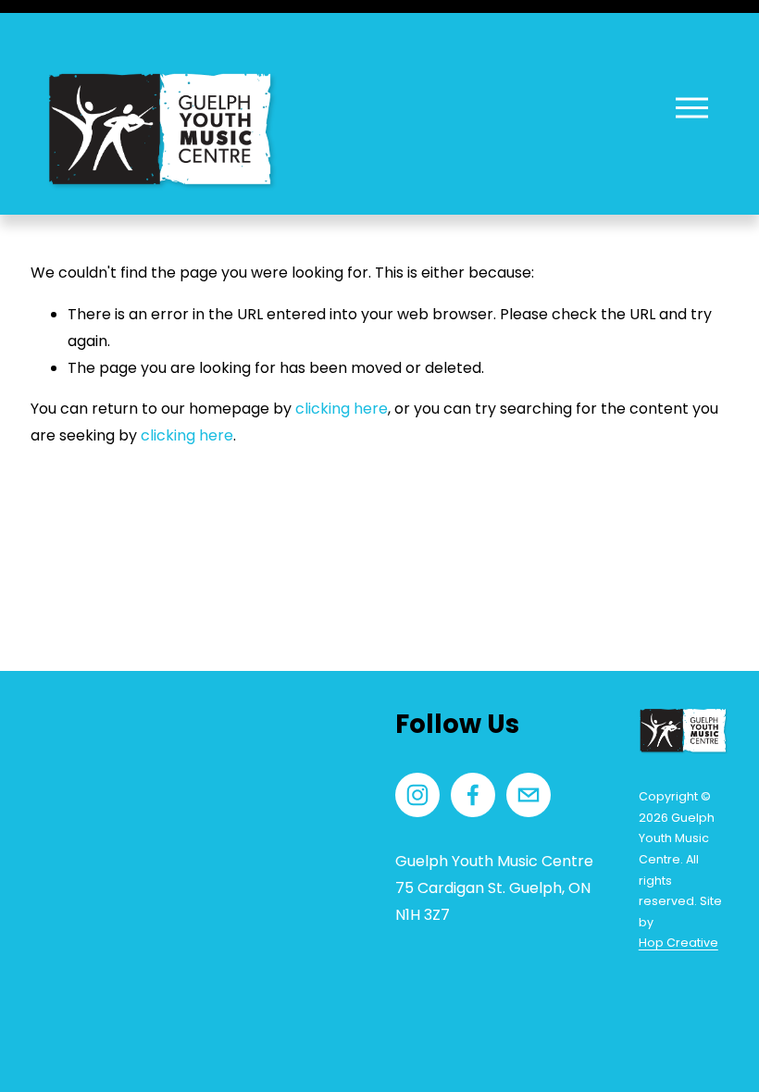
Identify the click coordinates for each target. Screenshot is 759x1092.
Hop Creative (678, 942)
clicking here (341, 408)
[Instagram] (417, 795)
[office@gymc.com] (528, 795)
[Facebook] (473, 795)
